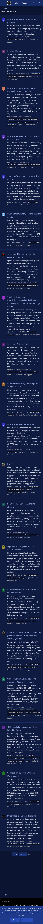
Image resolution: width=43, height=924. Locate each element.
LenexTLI (10, 801)
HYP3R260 (10, 74)
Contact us (5, 905)
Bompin (10, 412)
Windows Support (13, 79)
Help (36, 905)
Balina (9, 575)
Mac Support (25, 624)
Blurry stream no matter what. (21, 424)
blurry (10, 464)
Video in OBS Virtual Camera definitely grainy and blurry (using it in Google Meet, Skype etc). (24, 635)
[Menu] (3, 3)
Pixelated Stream (15, 51)
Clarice (9, 755)
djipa (9, 332)
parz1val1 (10, 242)
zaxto (9, 202)
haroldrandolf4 (12, 117)
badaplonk (11, 37)
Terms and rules (16, 905)
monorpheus (11, 162)
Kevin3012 (10, 707)
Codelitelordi (11, 450)
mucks (9, 487)
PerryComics (11, 532)
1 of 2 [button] (15, 854)
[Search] (39, 3)
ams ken (10, 618)
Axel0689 (10, 664)
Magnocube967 (12, 841)
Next (22, 854)
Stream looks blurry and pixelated (22, 815)
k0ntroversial (11, 283)
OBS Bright (7, 901)
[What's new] (33, 3)
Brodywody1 (11, 370)
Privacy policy (28, 905)
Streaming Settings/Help (18, 344)
